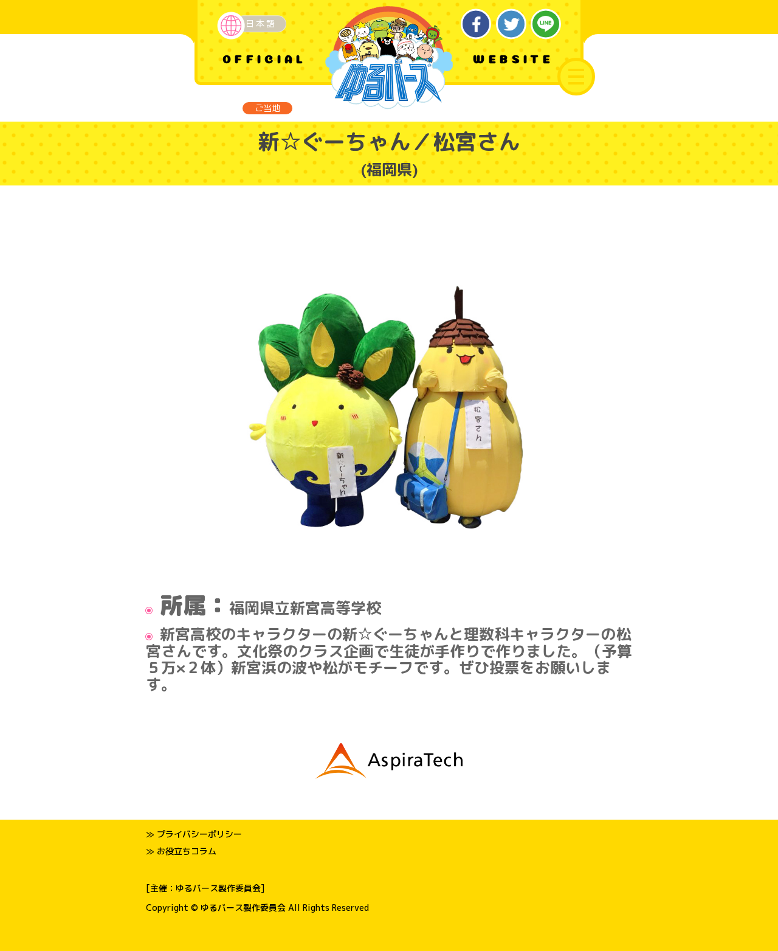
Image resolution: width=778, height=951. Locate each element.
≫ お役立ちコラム (181, 851)
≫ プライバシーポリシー (194, 834)
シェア (476, 24)
